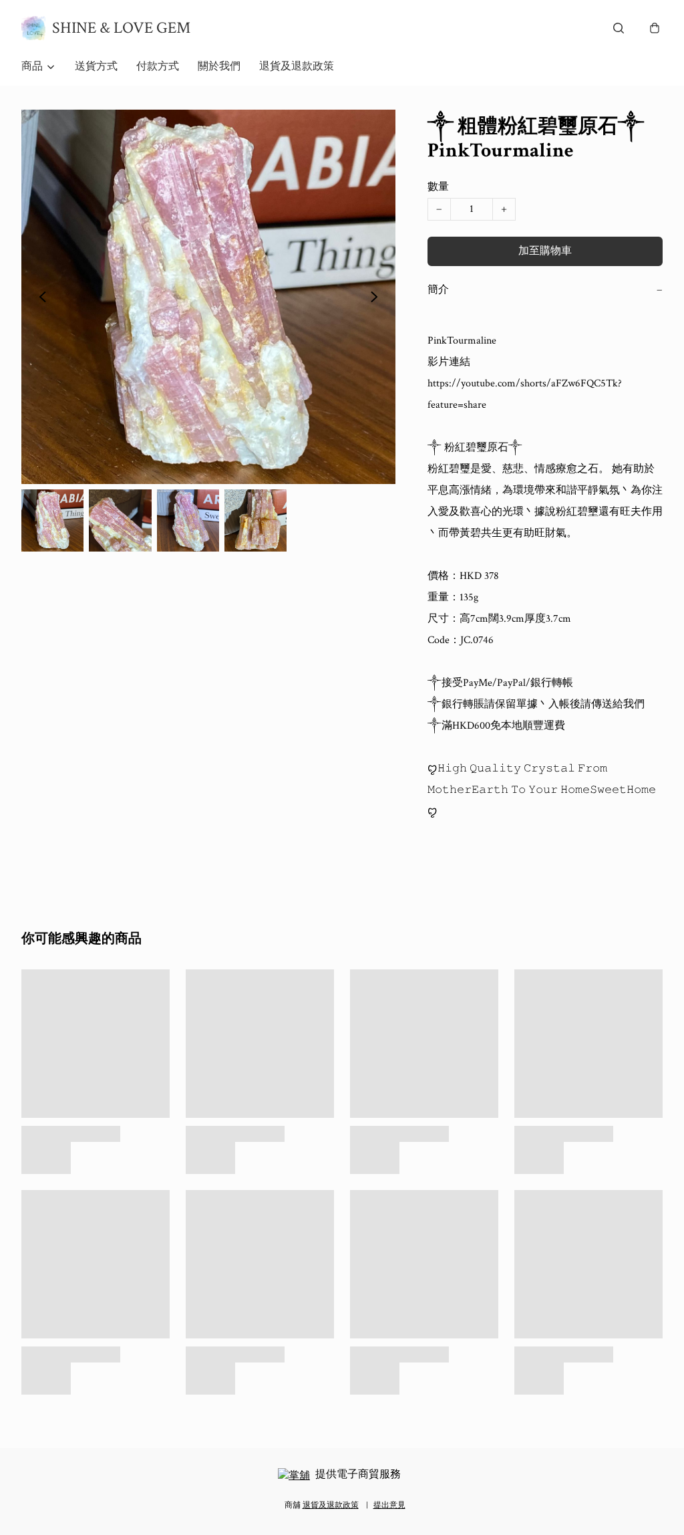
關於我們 (219, 67)
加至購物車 (545, 251)
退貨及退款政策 (296, 67)
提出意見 (389, 1505)
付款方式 (157, 67)
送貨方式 (96, 67)
